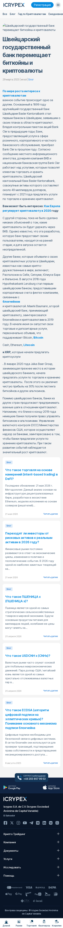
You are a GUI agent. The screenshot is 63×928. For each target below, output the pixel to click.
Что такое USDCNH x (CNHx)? (27, 656)
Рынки (19, 925)
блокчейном (11, 301)
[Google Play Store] (12, 787)
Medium (38, 823)
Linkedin (44, 823)
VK (51, 823)
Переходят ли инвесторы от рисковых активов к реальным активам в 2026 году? (28, 537)
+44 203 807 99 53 (34, 779)
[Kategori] (58, 5)
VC (57, 823)
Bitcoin (38, 337)
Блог (12, 13)
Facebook (5, 823)
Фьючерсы (44, 925)
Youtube (25, 823)
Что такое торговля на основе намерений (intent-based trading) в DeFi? (31, 474)
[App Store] (51, 787)
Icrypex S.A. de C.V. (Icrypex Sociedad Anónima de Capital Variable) (26, 809)
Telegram (31, 823)
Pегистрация (42, 5)
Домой (6, 925)
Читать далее (50, 513)
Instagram (18, 823)
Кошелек (56, 925)
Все (5, 13)
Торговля (31, 925)
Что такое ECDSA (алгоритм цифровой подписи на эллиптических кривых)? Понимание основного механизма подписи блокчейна (31, 719)
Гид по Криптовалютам (32, 13)
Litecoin (29, 345)
